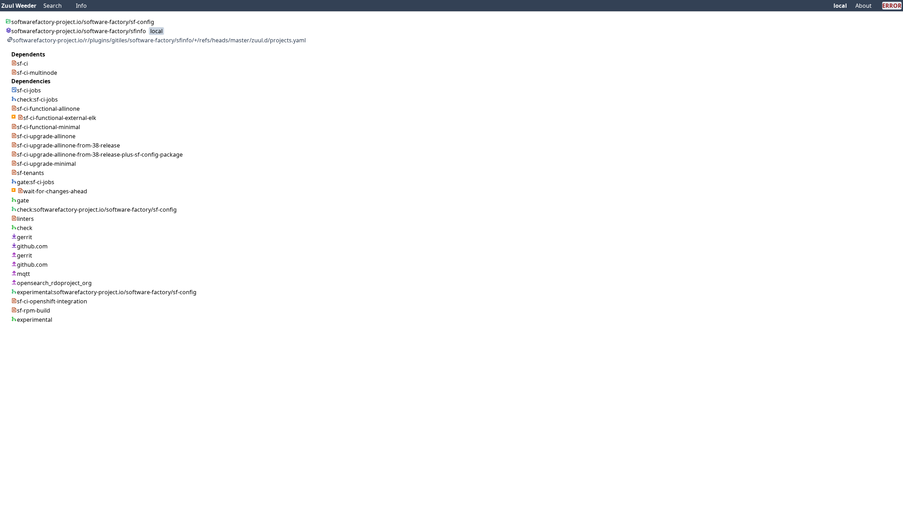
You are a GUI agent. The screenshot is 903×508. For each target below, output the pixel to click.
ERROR (892, 6)
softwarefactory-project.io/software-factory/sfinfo (78, 31)
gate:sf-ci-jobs (35, 182)
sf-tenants (30, 173)
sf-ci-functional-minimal (48, 127)
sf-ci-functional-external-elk (59, 118)
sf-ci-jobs (29, 90)
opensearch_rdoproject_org (54, 283)
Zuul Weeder (18, 6)
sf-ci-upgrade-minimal (46, 164)
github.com (32, 246)
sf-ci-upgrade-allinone (46, 136)
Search (52, 6)
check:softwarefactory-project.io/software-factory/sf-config (97, 209)
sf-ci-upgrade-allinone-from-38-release (68, 145)
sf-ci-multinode (37, 73)
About (863, 6)
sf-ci (22, 63)
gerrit (24, 237)
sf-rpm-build (33, 310)
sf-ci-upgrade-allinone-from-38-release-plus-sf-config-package (100, 154)
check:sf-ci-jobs (37, 99)
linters (25, 219)
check (24, 228)
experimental (34, 319)
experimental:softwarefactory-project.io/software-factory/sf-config (106, 292)
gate (23, 200)
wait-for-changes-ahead (55, 191)
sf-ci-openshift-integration (52, 301)
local (840, 6)
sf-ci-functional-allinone (48, 109)
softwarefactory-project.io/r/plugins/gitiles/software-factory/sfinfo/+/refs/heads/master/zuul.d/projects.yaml (159, 40)
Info (81, 6)
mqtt (23, 274)
